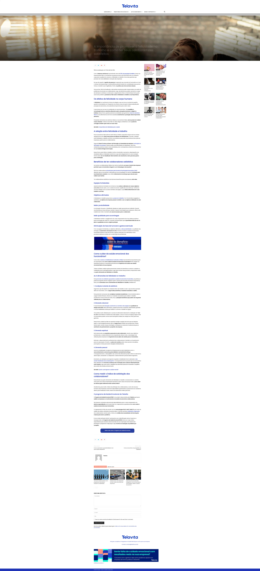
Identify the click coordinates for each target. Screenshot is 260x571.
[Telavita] (130, 6)
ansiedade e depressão (133, 411)
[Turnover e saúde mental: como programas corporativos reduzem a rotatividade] (101, 475)
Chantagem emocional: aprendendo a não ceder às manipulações (148, 88)
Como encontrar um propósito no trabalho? (132, 448)
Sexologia (146, 70)
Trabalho (157, 69)
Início (95, 15)
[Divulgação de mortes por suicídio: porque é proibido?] (149, 96)
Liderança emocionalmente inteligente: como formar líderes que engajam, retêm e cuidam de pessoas (133, 482)
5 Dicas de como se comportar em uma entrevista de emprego (160, 73)
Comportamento (147, 84)
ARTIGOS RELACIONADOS (100, 466)
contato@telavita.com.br (132, 544)
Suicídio (146, 99)
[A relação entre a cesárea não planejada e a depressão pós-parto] (161, 96)
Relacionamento (159, 83)
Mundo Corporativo (149, 12)
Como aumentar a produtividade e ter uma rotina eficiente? (103, 448)
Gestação (158, 99)
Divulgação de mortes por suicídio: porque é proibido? (149, 102)
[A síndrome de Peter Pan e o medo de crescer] (149, 110)
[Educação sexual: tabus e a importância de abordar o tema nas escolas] (149, 67)
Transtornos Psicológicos (121, 12)
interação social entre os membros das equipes (117, 305)
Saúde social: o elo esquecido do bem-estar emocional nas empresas (116, 482)
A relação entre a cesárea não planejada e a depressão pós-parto (161, 102)
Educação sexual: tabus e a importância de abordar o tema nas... (149, 73)
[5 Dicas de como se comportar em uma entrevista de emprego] (161, 67)
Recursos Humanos (101, 15)
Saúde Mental (107, 12)
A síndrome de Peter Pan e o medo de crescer (148, 115)
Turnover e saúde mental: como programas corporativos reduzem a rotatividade (101, 482)
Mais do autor (111, 466)
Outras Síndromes (148, 112)
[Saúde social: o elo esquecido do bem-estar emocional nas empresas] (117, 475)
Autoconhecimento (136, 12)
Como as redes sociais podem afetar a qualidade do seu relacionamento (161, 87)
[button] (164, 12)
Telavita (96, 57)
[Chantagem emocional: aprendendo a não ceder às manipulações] (149, 81)
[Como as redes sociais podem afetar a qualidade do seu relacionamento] (161, 81)
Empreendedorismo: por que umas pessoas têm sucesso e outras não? (161, 116)
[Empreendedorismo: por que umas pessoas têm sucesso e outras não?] (161, 110)
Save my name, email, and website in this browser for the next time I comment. (114, 519)
